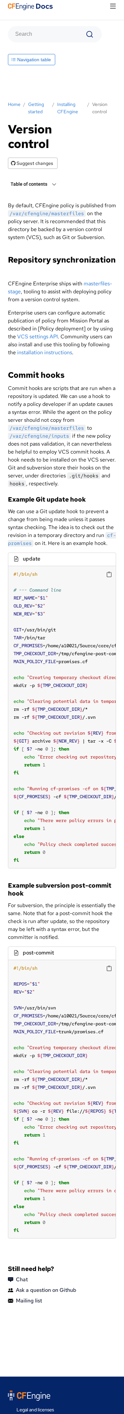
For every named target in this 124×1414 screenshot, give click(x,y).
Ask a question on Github (46, 1290)
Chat (22, 1279)
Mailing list (29, 1300)
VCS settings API (37, 336)
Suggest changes (34, 163)
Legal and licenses (35, 1410)
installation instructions (44, 352)
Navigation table (33, 59)
